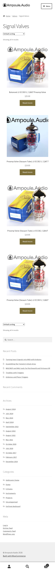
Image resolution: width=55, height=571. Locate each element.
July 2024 (9, 413)
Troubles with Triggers (15, 373)
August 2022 (10, 431)
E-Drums (9, 489)
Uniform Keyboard (13, 506)
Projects (9, 498)
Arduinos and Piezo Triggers (17, 377)
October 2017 (11, 453)
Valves (14, 16)
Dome (8, 484)
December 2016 (12, 461)
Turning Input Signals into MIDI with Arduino (23, 359)
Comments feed (9, 531)
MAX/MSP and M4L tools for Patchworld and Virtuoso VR (28, 368)
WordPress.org (9, 534)
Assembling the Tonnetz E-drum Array (21, 364)
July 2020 (9, 448)
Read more (27, 103)
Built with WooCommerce (14, 556)
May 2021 (9, 440)
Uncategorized (12, 502)
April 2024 (9, 422)
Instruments (11, 493)
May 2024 (9, 418)
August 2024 (10, 409)
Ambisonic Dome (12, 480)
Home (8, 16)
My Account (9, 566)
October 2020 (11, 444)
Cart (42, 564)
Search (27, 566)
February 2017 (11, 457)
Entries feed (8, 528)
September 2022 (12, 426)
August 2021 (10, 435)
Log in (5, 525)
